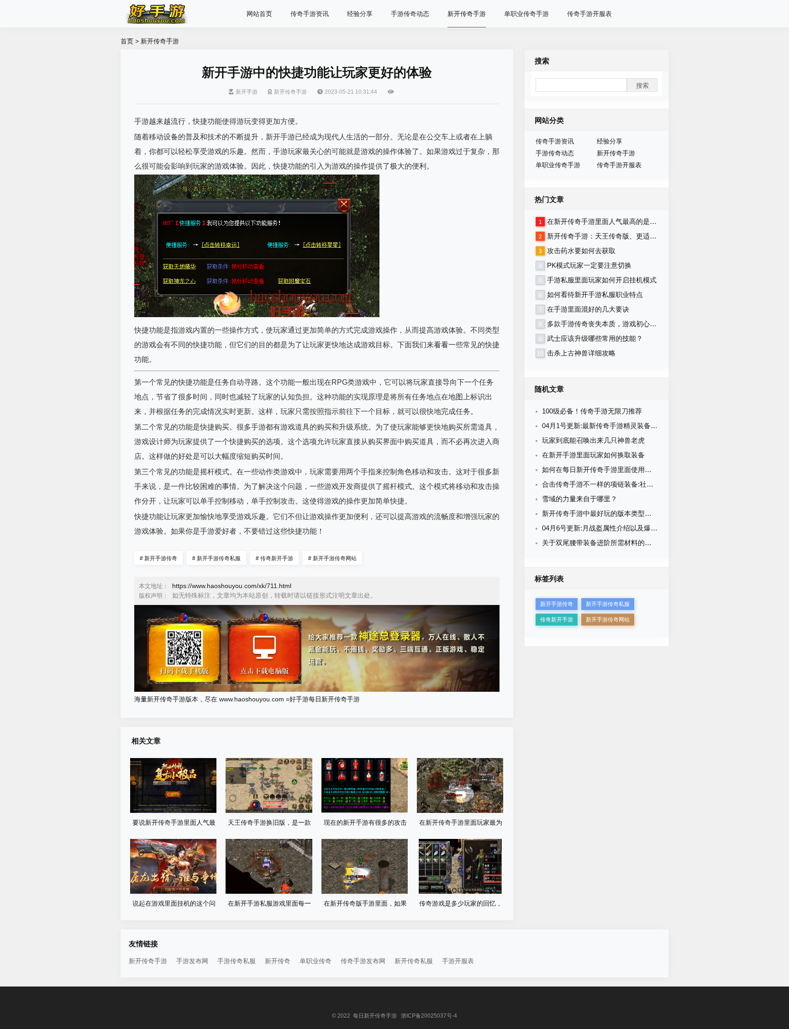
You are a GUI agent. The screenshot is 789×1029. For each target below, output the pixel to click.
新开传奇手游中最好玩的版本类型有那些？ (607, 513)
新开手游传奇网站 (332, 558)
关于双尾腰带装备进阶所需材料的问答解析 (607, 542)
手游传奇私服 (236, 961)
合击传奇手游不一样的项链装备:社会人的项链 (611, 484)
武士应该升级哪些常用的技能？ (595, 338)
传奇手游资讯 (309, 13)
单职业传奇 (315, 961)
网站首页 (259, 13)
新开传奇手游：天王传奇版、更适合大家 (608, 236)
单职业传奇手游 (526, 13)
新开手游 (247, 92)
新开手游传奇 (158, 558)
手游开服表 (458, 961)
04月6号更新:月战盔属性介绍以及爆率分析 (606, 528)
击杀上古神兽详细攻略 (581, 353)
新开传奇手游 (466, 13)
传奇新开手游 (274, 558)
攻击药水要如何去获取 (581, 251)
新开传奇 (277, 961)
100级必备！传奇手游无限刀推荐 (592, 411)
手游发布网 (192, 961)
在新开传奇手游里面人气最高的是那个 (605, 221)
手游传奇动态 (410, 13)
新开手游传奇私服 (216, 558)
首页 (127, 41)
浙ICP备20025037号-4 (429, 1016)
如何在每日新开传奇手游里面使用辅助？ (603, 469)
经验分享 (360, 13)
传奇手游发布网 (363, 961)
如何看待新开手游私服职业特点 (595, 294)
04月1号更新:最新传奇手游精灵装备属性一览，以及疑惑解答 (634, 426)
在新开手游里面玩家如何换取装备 (593, 455)
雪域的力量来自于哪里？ (579, 499)
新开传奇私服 (413, 961)
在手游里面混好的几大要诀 (588, 309)
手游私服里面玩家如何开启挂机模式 (602, 280)
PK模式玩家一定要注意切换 (589, 265)
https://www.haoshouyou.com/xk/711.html (231, 585)
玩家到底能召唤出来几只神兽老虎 (593, 440)
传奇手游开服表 (589, 13)
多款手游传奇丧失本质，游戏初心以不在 (608, 324)
